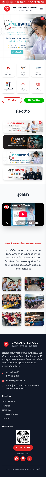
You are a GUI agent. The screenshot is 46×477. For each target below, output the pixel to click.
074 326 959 (38, 2)
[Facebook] (3, 2)
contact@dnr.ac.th (15, 380)
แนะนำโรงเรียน (8, 401)
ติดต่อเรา (6, 418)
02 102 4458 (23, 2)
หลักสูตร (6, 405)
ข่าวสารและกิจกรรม (10, 414)
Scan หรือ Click (23, 447)
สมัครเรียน (6, 410)
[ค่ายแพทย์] (23, 37)
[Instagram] (7, 2)
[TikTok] (11, 2)
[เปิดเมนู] (41, 8)
